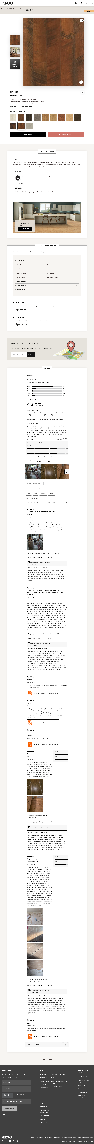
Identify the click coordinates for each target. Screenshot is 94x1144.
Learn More (13, 106)
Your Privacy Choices (82, 1096)
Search (31, 354)
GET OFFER (89, 11)
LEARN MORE (25, 229)
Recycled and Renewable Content (59, 1082)
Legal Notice (77, 1138)
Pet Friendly (44, 1088)
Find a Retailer (83, 1092)
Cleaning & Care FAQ (83, 1081)
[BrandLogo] (25, 3)
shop (6, 8)
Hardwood (43, 1078)
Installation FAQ (83, 1077)
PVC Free (54, 1078)
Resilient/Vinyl (44, 1081)
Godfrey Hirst (44, 1122)
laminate (11, 8)
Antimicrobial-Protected (59, 1074)
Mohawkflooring (45, 1116)
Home (2, 8)
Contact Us (82, 1089)
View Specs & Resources (26, 106)
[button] (24, 52)
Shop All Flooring (56, 1086)
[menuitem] (45, 1074)
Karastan (43, 1119)
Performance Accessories (44, 1111)
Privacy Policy (48, 1138)
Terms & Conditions (36, 1138)
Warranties (81, 1085)
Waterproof (44, 1084)
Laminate (43, 1074)
